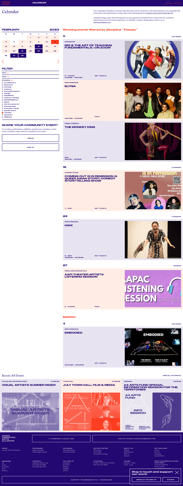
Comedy (7, 87)
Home (4, 448)
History (126, 454)
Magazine (6, 461)
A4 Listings (97, 452)
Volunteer (157, 454)
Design (7, 93)
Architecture (10, 82)
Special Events (159, 456)
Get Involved (160, 448)
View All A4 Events (172, 375)
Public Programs (38, 450)
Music (6, 102)
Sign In (30, 138)
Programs (37, 448)
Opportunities (100, 448)
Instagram (66, 463)
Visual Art (8, 114)
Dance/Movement (12, 91)
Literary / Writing (11, 97)
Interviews (5, 467)
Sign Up (30, 147)
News (4, 469)
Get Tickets (100, 75)
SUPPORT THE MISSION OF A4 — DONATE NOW (91, 479)
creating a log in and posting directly (159, 13)
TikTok (65, 470)
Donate (156, 450)
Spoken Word (10, 110)
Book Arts (8, 85)
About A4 (128, 448)
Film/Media (9, 95)
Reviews (5, 471)
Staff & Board (128, 452)
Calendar (39, 3)
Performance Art (11, 104)
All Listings (97, 450)
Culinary (7, 89)
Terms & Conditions (161, 465)
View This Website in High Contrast (166, 462)
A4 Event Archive (69, 452)
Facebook (66, 465)
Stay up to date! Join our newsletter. (137, 438)
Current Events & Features (11, 450)
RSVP (97, 116)
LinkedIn (66, 468)
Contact (127, 456)
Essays (4, 465)
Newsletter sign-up (146, 479)
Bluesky (65, 467)
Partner (157, 452)
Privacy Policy (159, 466)
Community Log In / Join (62, 438)
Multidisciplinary (11, 99)
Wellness (8, 117)
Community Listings (100, 454)
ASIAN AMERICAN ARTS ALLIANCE (8, 438)
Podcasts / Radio (11, 108)
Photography (10, 106)
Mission (126, 450)
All (3, 463)
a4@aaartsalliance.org (101, 22)
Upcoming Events (69, 450)
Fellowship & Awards (39, 452)
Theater (8, 112)
